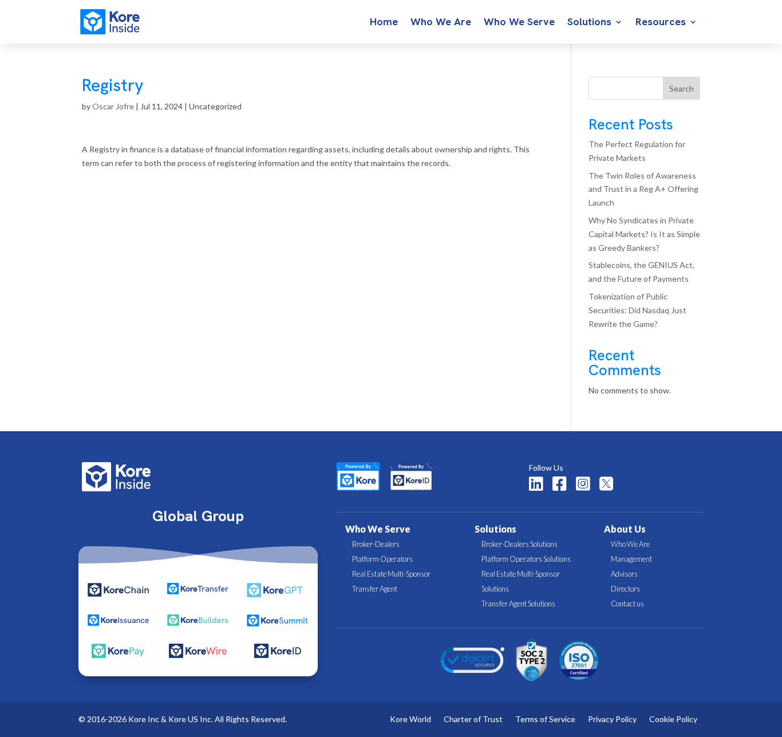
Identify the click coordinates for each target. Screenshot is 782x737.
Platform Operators (382, 558)
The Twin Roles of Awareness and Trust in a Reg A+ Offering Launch (643, 189)
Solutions (589, 23)
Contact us (627, 603)
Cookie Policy (673, 719)
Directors (625, 588)
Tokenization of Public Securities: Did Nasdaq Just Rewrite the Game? (637, 310)
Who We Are (440, 23)
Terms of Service (545, 719)
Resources (660, 23)
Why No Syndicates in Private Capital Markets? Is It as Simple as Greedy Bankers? (644, 234)
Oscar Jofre (113, 106)
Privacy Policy (612, 719)
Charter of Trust (473, 719)
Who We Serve (519, 23)
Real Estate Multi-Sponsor (391, 573)
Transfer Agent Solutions (518, 603)
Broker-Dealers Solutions (519, 544)
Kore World (410, 719)
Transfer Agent (374, 588)
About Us (625, 528)
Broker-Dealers (376, 544)
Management (631, 558)
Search (681, 88)
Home (384, 23)
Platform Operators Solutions (526, 558)
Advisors (624, 573)
